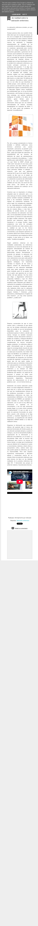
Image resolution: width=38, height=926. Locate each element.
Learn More (16, 14)
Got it (24, 14)
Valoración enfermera (23, 520)
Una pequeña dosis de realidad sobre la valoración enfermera (19, 18)
